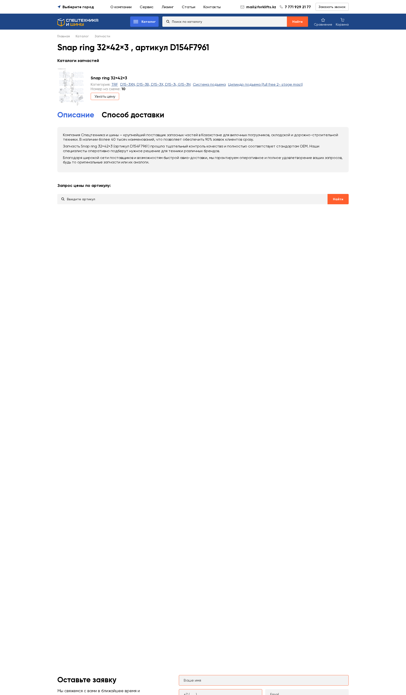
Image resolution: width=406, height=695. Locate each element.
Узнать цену (104, 96)
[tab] (75, 115)
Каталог (82, 36)
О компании (121, 7)
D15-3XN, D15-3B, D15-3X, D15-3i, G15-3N (155, 84)
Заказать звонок (332, 7)
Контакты (212, 7)
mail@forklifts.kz (261, 7)
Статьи (188, 7)
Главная (63, 36)
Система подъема (209, 84)
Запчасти (102, 36)
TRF (114, 84)
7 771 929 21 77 (298, 7)
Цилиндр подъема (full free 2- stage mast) (265, 84)
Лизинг (168, 7)
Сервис (146, 7)
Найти (297, 22)
